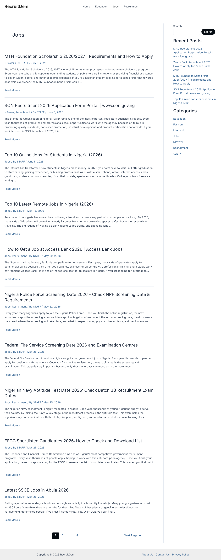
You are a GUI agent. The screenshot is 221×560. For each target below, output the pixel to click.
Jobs (116, 6)
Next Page (132, 535)
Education (101, 6)
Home (86, 6)
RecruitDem (16, 6)
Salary (177, 153)
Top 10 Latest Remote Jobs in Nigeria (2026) (49, 204)
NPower (9, 63)
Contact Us (163, 554)
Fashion (178, 124)
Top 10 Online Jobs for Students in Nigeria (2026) (53, 154)
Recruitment (131, 6)
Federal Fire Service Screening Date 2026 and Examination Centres (71, 344)
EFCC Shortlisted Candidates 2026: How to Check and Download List (73, 440)
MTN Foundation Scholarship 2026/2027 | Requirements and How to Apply (79, 56)
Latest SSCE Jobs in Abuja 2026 (37, 490)
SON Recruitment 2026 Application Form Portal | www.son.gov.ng (70, 105)
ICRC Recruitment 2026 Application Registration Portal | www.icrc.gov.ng (193, 52)
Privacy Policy (180, 554)
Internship (179, 130)
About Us (147, 554)
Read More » (12, 90)
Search (177, 26)
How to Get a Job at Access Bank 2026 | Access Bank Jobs (64, 249)
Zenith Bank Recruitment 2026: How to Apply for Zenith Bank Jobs (192, 66)
